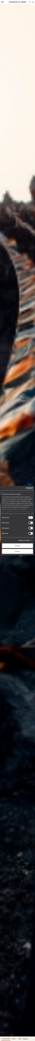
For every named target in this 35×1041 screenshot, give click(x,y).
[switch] (30, 522)
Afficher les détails (24, 540)
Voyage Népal (5, 1039)
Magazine (25, 1039)
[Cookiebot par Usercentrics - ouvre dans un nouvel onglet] (25, 488)
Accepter (17, 545)
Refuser (17, 551)
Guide (19, 1039)
